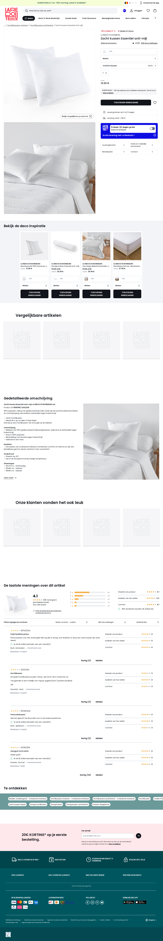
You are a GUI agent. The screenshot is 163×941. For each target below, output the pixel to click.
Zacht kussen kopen (17, 804)
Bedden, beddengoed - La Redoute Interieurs (27, 799)
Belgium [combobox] (152, 920)
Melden (99, 660)
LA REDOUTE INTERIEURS (110, 35)
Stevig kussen (56, 804)
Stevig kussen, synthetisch (77, 804)
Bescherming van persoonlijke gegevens (84, 920)
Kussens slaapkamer (101, 804)
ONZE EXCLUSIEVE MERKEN (95, 875)
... (4, 25)
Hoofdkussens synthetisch (41, 25)
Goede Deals (71, 18)
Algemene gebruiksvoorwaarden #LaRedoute (36, 922)
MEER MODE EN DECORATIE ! (132, 875)
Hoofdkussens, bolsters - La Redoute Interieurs (70, 799)
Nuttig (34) (85, 775)
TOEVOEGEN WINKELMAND (126, 102)
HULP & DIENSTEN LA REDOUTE (59, 875)
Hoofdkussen (144, 799)
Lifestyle (145, 18)
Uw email (86, 830)
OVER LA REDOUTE (17, 875)
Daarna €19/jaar (123, 128)
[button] (155, 11)
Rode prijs (55, 268)
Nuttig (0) (86, 660)
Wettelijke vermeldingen (13, 920)
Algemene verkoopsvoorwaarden (57, 920)
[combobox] (72, 622)
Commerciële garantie (121, 920)
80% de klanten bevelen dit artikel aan (137, 609)
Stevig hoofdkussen (38, 804)
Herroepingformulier (12, 922)
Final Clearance (89, 18)
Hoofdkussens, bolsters (17, 25)
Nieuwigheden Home (111, 18)
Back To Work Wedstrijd (49, 18)
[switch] (133, 129)
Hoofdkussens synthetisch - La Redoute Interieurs (114, 799)
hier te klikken (115, 844)
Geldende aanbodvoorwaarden (34, 920)
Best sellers (131, 18)
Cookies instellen (105, 920)
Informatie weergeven (81, 886)
